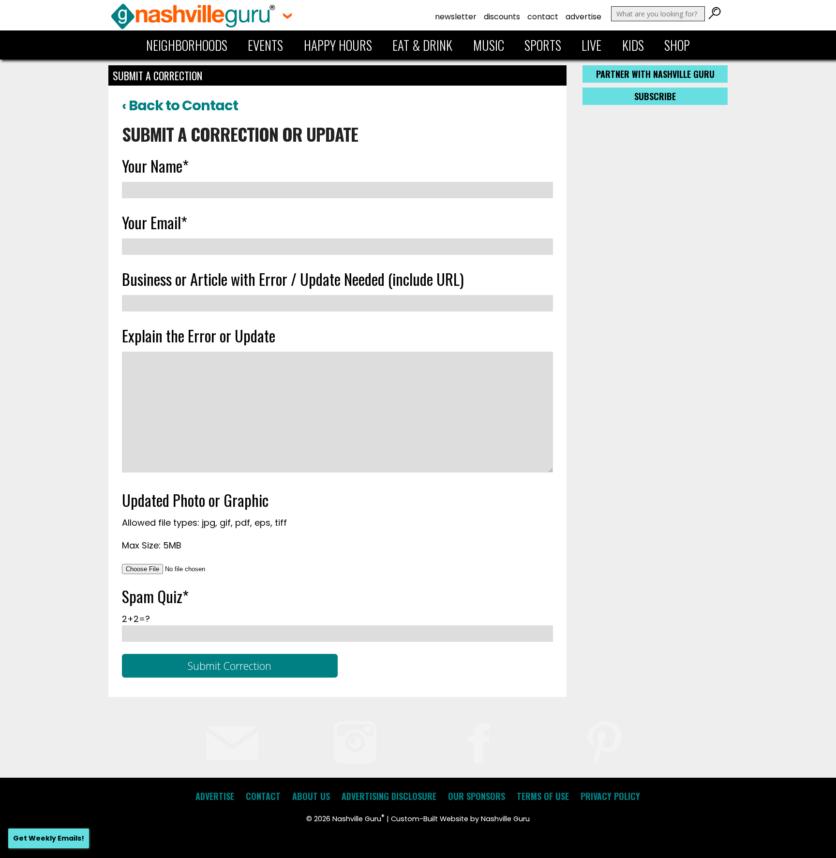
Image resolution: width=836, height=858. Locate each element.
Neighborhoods (186, 45)
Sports (542, 45)
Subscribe (655, 96)
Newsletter (456, 16)
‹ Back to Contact (180, 105)
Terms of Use (543, 796)
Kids (633, 45)
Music (488, 45)
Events (265, 45)
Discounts (502, 16)
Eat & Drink (422, 45)
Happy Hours (338, 45)
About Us (311, 796)
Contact (542, 16)
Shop (677, 45)
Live (591, 45)
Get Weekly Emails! (48, 838)
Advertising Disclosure (389, 796)
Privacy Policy (610, 796)
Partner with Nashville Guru (655, 74)
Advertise (583, 16)
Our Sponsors (476, 796)
